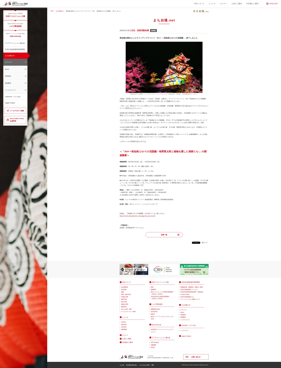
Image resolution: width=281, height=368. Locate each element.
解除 (153, 364)
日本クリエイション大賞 (15, 15)
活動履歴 (153, 345)
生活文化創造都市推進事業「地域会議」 (192, 292)
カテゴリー (9, 62)
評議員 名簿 (124, 297)
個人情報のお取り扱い (131, 364)
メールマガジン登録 (17, 111)
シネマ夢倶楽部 (15, 25)
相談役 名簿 (124, 304)
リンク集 (122, 364)
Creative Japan (185, 294)
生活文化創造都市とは (187, 297)
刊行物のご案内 (252, 4)
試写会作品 (154, 311)
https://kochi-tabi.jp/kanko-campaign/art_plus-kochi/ (137, 216)
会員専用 (17, 120)
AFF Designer (155, 342)
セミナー (223, 4)
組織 (122, 292)
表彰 (152, 287)
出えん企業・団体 (126, 309)
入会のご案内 (236, 4)
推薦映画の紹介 (155, 309)
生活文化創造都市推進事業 (15, 49)
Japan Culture (10, 103)
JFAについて (199, 4)
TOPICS (123, 322)
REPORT (124, 324)
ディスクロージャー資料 (128, 311)
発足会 (153, 347)
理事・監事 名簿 (126, 294)
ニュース (212, 4)
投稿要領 (8, 83)
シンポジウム (184, 330)
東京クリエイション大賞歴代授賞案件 (162, 293)
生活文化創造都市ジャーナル (189, 289)
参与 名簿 (124, 302)
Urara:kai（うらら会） (13, 96)
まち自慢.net (9, 56)
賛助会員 (123, 307)
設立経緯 (123, 289)
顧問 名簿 (124, 299)
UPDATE (123, 327)
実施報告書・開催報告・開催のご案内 (191, 287)
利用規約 (8, 76)
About (7, 69)
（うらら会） (189, 325)
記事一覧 (164, 235)
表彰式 (153, 314)
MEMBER (124, 329)
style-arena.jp (15, 35)
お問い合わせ (196, 357)
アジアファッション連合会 (15, 43)
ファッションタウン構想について (190, 299)
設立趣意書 (124, 287)
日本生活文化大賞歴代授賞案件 (160, 297)
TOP (51, 11)
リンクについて (10, 90)
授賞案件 (153, 289)
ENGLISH (274, 4)
